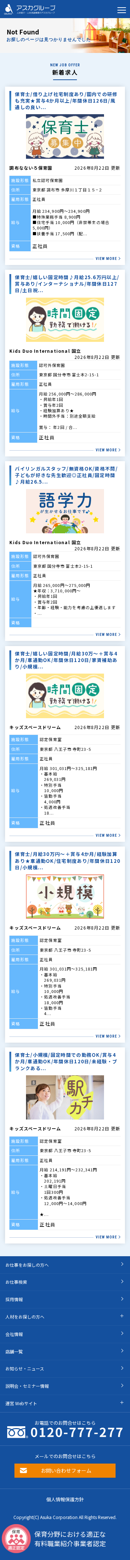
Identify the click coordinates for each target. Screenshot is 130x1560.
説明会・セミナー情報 (27, 1386)
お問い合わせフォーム (66, 1470)
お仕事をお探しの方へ (27, 1265)
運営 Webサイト (21, 1403)
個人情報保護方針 (65, 1499)
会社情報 (14, 1334)
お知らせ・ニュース (24, 1368)
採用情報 (14, 1299)
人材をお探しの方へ (24, 1316)
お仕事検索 (16, 1282)
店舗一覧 (14, 1351)
